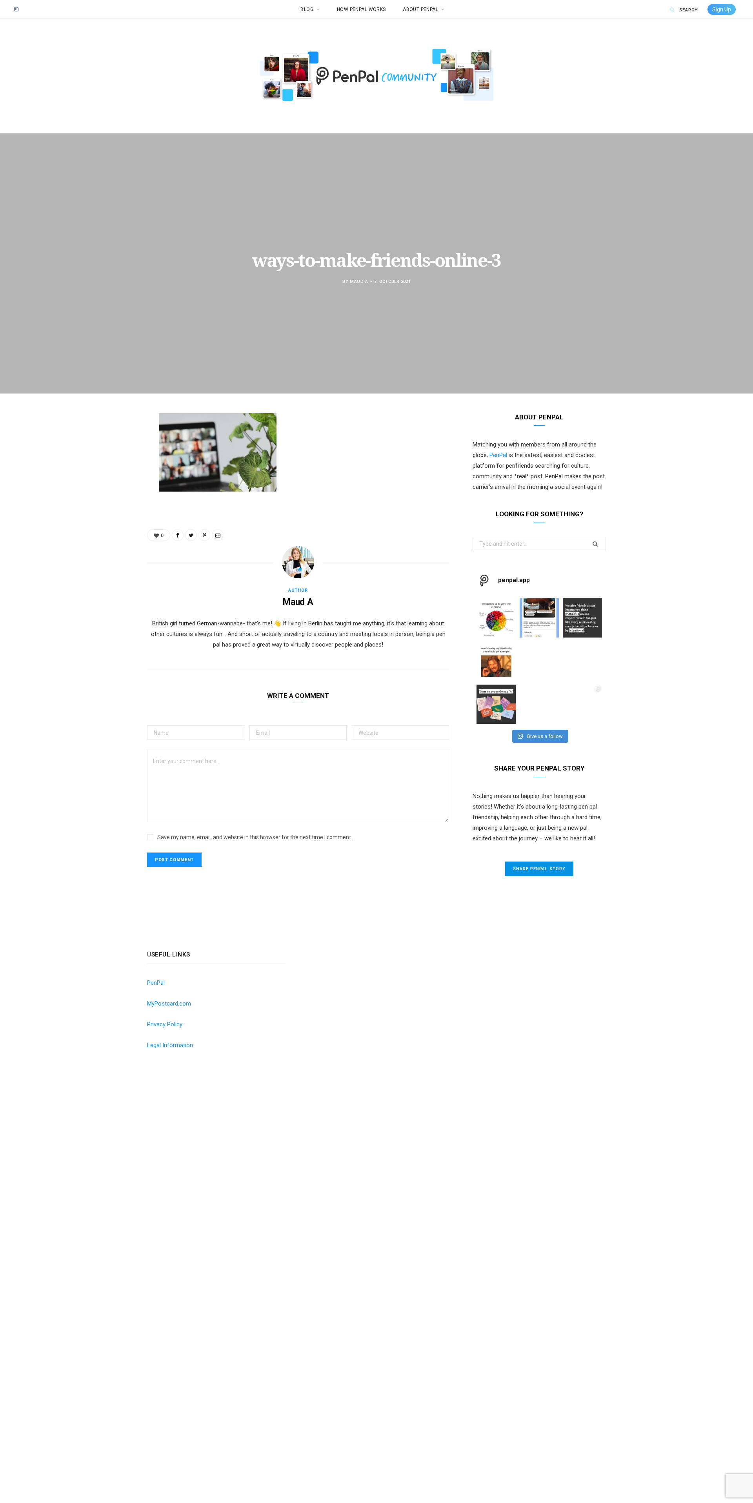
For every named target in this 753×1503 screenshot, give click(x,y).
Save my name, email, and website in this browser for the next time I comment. (254, 837)
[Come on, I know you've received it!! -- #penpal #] (582, 661)
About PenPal (420, 9)
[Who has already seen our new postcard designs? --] (496, 704)
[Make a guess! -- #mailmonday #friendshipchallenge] (539, 661)
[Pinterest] (108, 482)
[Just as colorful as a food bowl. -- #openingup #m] (496, 618)
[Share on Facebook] (108, 442)
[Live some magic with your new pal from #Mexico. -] (539, 618)
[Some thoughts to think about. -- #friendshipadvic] (582, 618)
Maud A (359, 281)
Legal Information (170, 1045)
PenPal (498, 455)
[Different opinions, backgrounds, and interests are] (539, 704)
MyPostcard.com (169, 1003)
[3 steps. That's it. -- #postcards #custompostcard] (582, 704)
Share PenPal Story (539, 868)
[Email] (108, 502)
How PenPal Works (361, 9)
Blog (306, 9)
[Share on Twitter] (108, 462)
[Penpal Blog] (376, 92)
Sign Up (721, 9)
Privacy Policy (164, 1024)
